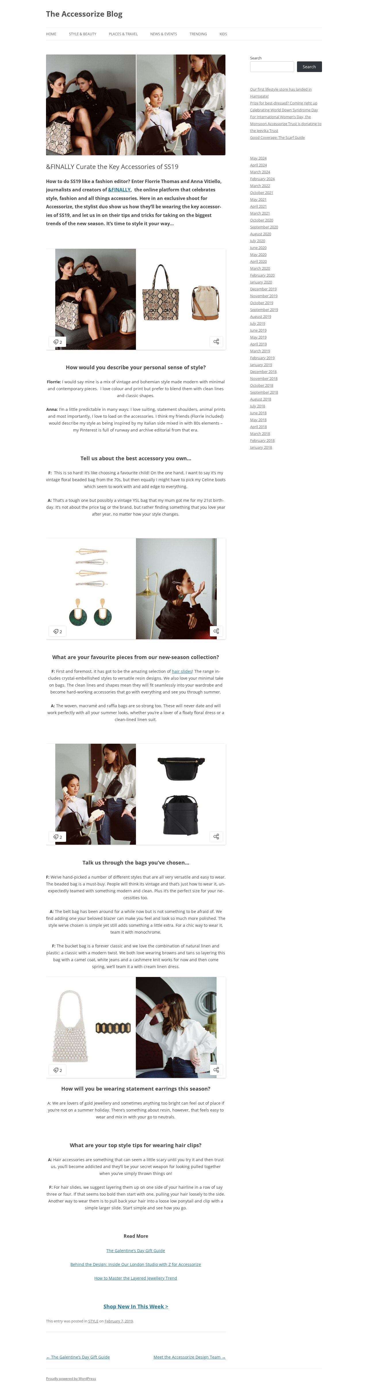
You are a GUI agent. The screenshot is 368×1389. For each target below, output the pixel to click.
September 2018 (264, 392)
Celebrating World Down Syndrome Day (284, 109)
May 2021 (258, 199)
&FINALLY (119, 190)
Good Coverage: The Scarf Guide (277, 137)
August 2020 (260, 233)
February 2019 (262, 357)
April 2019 (258, 344)
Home (51, 34)
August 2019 (260, 316)
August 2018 (260, 399)
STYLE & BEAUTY (82, 34)
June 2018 (258, 412)
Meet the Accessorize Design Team (190, 1357)
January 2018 (261, 447)
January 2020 (261, 282)
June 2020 (258, 247)
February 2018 (262, 440)
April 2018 (258, 426)
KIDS (223, 34)
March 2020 (260, 268)
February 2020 (262, 275)
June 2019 (258, 330)
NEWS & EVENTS (163, 34)
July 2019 (257, 323)
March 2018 (260, 433)
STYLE (93, 1321)
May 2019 (258, 337)
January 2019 (261, 364)
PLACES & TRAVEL (123, 34)
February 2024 (262, 178)
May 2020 (258, 254)
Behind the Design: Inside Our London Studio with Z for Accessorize (135, 1264)
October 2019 (261, 302)
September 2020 (264, 227)
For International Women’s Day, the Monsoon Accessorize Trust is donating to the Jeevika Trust (285, 123)
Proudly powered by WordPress (71, 1378)
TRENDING (198, 34)
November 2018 (263, 378)
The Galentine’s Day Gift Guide (135, 1250)
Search (256, 58)
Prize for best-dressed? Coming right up (283, 103)
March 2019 (260, 350)
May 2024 (258, 158)
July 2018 (257, 406)
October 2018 (261, 385)
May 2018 (258, 419)
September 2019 (264, 309)
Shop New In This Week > (135, 1306)
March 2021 (260, 213)
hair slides (182, 671)
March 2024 (260, 171)
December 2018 (263, 371)
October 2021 (261, 192)
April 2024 (258, 165)
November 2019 (263, 295)
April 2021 (258, 206)
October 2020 (261, 220)
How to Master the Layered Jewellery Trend (135, 1278)
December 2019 (263, 289)
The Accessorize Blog (84, 14)
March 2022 (260, 185)
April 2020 (258, 261)
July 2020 (257, 240)
